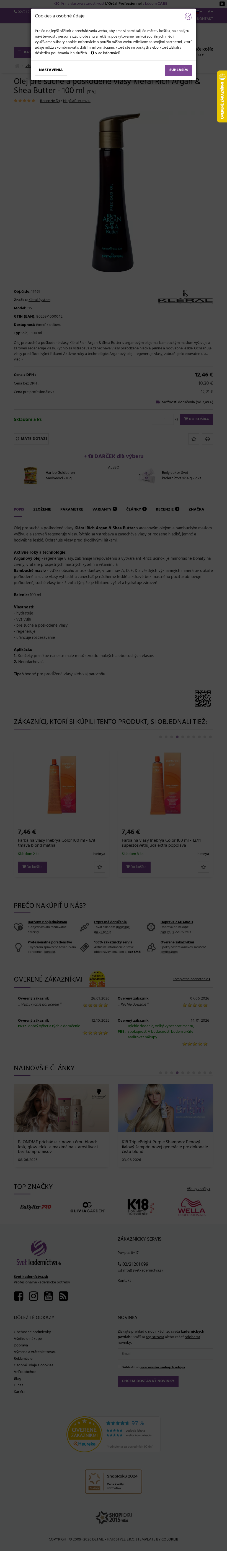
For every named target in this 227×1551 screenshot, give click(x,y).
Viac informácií (107, 53)
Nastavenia (51, 70)
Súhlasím (178, 70)
